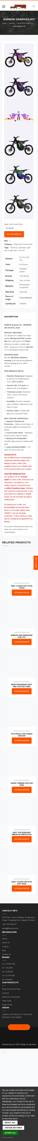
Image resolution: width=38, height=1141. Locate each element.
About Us (6, 942)
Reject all (10, 1123)
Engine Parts (7, 1005)
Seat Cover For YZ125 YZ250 (21, 587)
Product (5, 946)
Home (4, 23)
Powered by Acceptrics (7, 1137)
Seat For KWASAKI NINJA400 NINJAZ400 (21, 834)
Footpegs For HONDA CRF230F (21, 735)
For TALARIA (7, 968)
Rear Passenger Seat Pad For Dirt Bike (21, 686)
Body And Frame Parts (25, 23)
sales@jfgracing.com (10, 928)
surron (22, 250)
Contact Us (6, 954)
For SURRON (7, 972)
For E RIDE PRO (8, 964)
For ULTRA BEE (8, 975)
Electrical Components (11, 997)
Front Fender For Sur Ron (22, 784)
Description (11, 317)
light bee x (14, 250)
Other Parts (6, 1001)
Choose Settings (13, 1128)
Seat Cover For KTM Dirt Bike (22, 883)
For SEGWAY (7, 979)
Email (5, 1074)
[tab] (19, 317)
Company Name (9, 1084)
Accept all (10, 1133)
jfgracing (32, 1044)
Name (5, 1063)
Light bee (22, 248)
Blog (4, 950)
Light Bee (29, 347)
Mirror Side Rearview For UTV (22, 636)
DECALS (13, 248)
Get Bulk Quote (14, 234)
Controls (5, 993)
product (12, 23)
